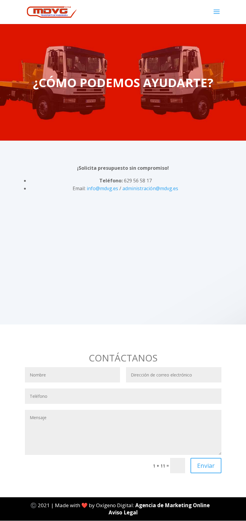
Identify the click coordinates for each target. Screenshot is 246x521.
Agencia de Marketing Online (173, 505)
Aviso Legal (123, 512)
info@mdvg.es (102, 188)
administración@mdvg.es (150, 188)
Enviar (206, 466)
